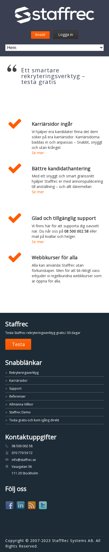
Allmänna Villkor (21, 404)
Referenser (17, 396)
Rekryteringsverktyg (24, 372)
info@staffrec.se (24, 459)
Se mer (38, 152)
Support (15, 388)
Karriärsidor (18, 380)
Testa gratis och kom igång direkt (34, 420)
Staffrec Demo (20, 412)
